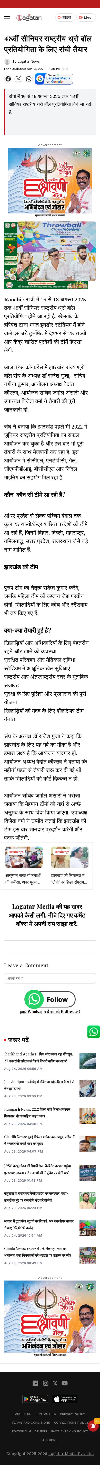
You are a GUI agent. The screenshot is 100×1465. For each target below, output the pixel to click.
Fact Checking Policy (69, 1431)
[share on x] (18, 79)
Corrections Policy (71, 1422)
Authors (49, 1440)
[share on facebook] (8, 79)
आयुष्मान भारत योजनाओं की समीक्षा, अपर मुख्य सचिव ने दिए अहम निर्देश (23, 882)
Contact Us (45, 1414)
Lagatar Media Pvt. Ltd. (71, 1453)
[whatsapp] (29, 79)
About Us (23, 1414)
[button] (7, 17)
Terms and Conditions (31, 1422)
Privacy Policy (72, 1414)
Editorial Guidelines (29, 1431)
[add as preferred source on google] (54, 79)
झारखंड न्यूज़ (16, 852)
